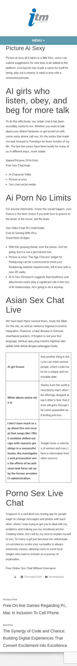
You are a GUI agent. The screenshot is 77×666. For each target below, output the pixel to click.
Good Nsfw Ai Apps (18, 237)
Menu (48, 40)
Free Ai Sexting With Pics (21, 233)
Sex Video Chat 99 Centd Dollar (25, 228)
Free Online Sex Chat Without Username (31, 568)
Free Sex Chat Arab (18, 165)
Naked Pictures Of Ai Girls (22, 160)
